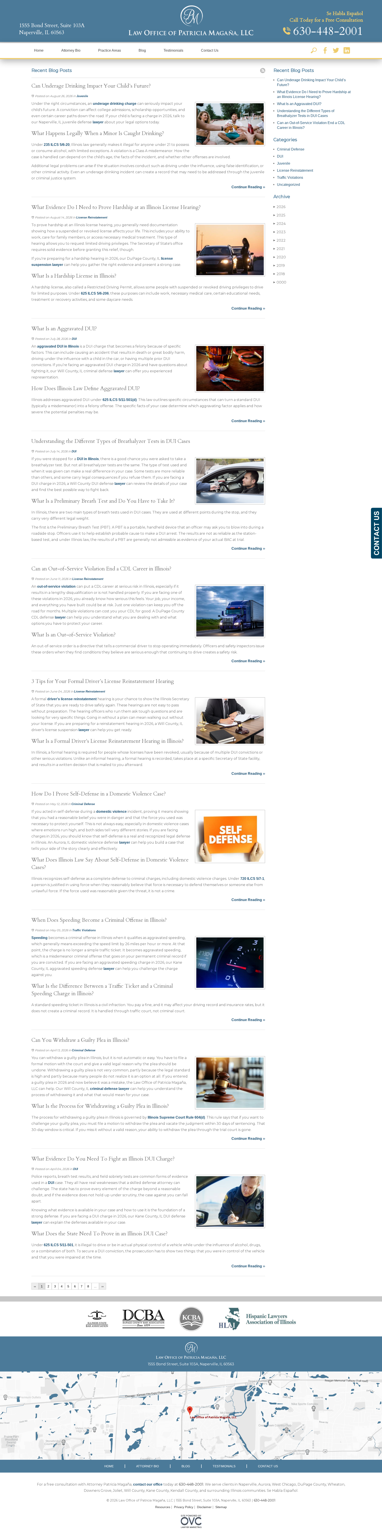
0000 (279, 282)
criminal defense (104, 1089)
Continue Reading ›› (248, 187)
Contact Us (209, 50)
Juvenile (82, 96)
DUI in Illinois (88, 459)
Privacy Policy (183, 1507)
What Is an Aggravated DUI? (299, 104)
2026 (279, 207)
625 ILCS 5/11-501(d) (120, 400)
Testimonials (173, 50)
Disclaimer (204, 1507)
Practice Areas (109, 50)
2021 (279, 249)
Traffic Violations (84, 930)
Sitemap (221, 1507)
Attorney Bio (70, 50)
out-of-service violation (56, 586)
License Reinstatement (91, 217)
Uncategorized (288, 184)
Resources (162, 1507)
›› (102, 1286)
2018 (279, 274)
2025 (279, 215)
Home (39, 50)
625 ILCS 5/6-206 (95, 293)
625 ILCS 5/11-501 (58, 1245)
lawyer (98, 122)
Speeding (39, 938)
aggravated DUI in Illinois (58, 346)
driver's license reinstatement (72, 699)
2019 (279, 265)
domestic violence (111, 811)
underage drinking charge (114, 103)
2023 (279, 232)
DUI (74, 339)
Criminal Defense (83, 804)
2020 (279, 257)
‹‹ (35, 1286)
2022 (279, 240)
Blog (142, 50)
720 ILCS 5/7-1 (252, 879)
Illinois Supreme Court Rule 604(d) (176, 1117)
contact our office (147, 1484)
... (95, 1286)
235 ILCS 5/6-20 (57, 145)
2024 (279, 224)
